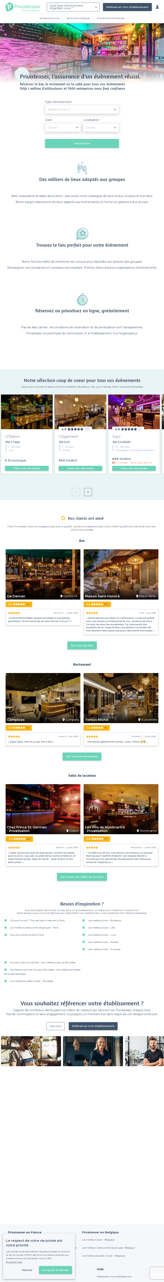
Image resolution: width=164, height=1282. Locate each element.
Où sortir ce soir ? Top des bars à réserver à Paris (37, 920)
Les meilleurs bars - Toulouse (104, 949)
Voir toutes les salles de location (82, 876)
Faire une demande (27, 468)
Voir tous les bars (82, 645)
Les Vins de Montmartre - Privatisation (105, 829)
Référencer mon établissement (127, 7)
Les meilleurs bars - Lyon (102, 934)
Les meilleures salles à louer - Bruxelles (31, 981)
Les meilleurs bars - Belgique (98, 1239)
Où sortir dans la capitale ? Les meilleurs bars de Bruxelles (42, 962)
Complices (16, 720)
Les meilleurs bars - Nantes (103, 941)
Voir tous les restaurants (82, 756)
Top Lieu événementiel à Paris (27, 934)
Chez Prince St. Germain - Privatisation (27, 829)
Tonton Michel (97, 720)
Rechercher (82, 143)
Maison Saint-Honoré (102, 596)
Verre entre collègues (78, 18)
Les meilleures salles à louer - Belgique (103, 1255)
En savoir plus (14, 1261)
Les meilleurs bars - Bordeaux (104, 920)
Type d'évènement (58, 102)
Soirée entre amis (49, 18)
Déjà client (56, 1026)
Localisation (91, 120)
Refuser (27, 1270)
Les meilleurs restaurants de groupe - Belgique (108, 1247)
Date (48, 120)
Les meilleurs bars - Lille (101, 927)
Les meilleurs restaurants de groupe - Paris (34, 927)
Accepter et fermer (55, 1270)
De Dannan (16, 596)
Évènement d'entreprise (110, 18)
